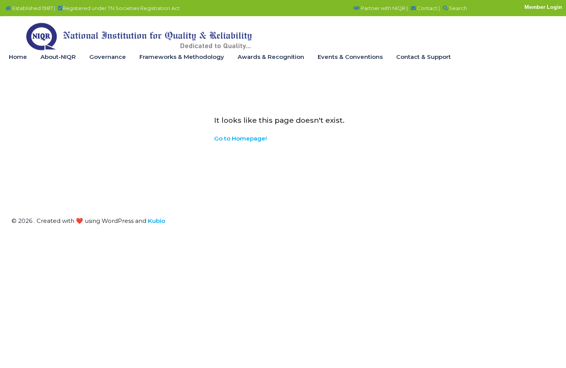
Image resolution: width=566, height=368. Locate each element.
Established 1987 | (33, 8)
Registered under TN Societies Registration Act (121, 8)
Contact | (428, 8)
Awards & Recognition (271, 56)
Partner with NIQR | (384, 8)
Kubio (156, 220)
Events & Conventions (350, 56)
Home (18, 56)
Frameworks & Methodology (181, 56)
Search (457, 8)
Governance (107, 56)
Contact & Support (423, 56)
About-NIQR (58, 56)
